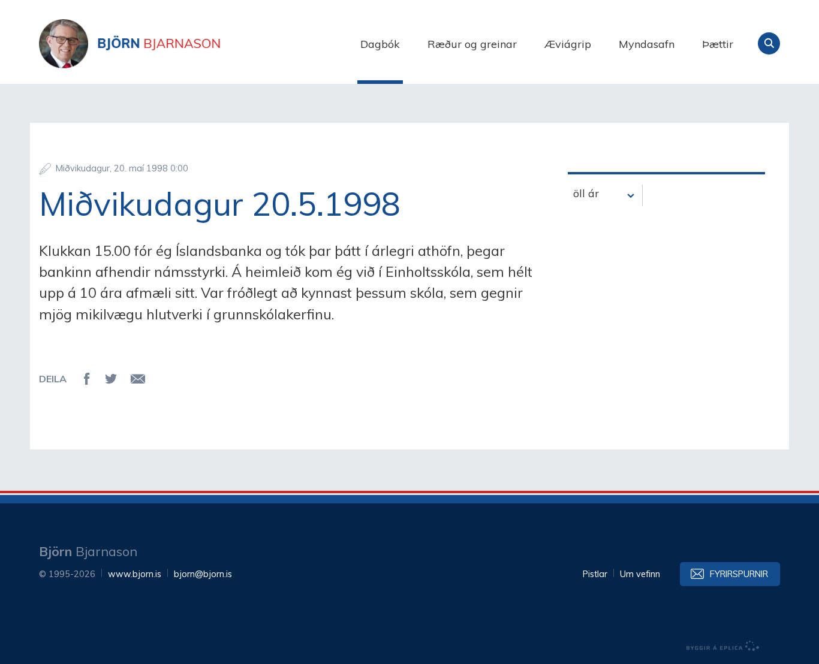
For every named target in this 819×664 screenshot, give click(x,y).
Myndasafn (647, 44)
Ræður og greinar (472, 44)
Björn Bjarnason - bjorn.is (159, 43)
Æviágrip (567, 44)
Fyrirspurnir (739, 574)
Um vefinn (640, 574)
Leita (769, 43)
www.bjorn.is (134, 574)
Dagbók (380, 44)
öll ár (586, 193)
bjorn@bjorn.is (203, 574)
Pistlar (595, 574)
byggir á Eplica (723, 646)
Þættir (717, 44)
